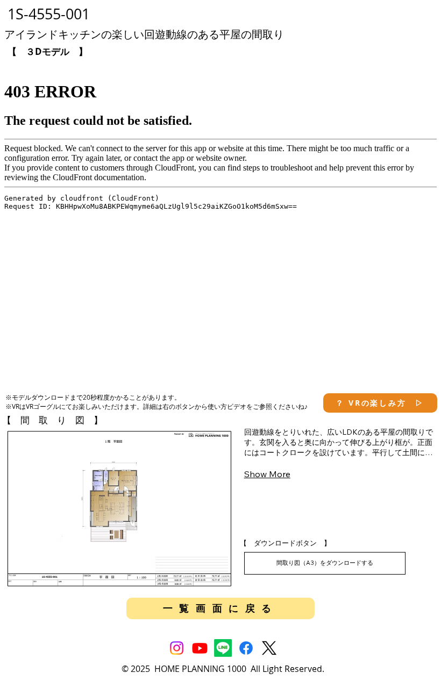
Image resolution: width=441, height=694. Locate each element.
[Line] (223, 648)
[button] (380, 403)
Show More (267, 474)
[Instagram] (177, 648)
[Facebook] (246, 648)
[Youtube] (200, 648)
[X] (269, 648)
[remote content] (220, 221)
